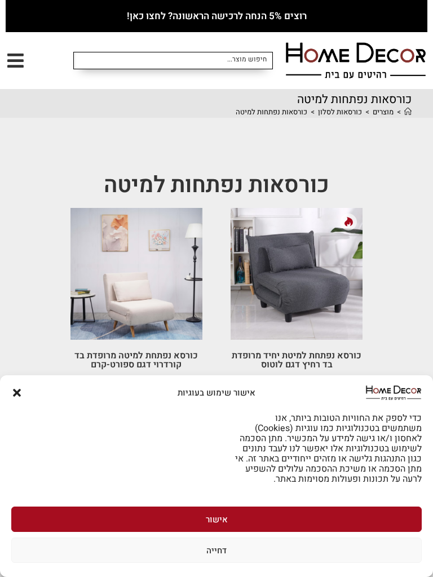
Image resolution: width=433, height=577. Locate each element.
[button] (17, 392)
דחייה (216, 550)
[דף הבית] (408, 111)
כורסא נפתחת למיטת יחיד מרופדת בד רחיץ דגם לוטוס (296, 360)
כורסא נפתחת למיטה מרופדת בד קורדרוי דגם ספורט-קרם (136, 360)
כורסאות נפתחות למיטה (271, 111)
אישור (217, 519)
